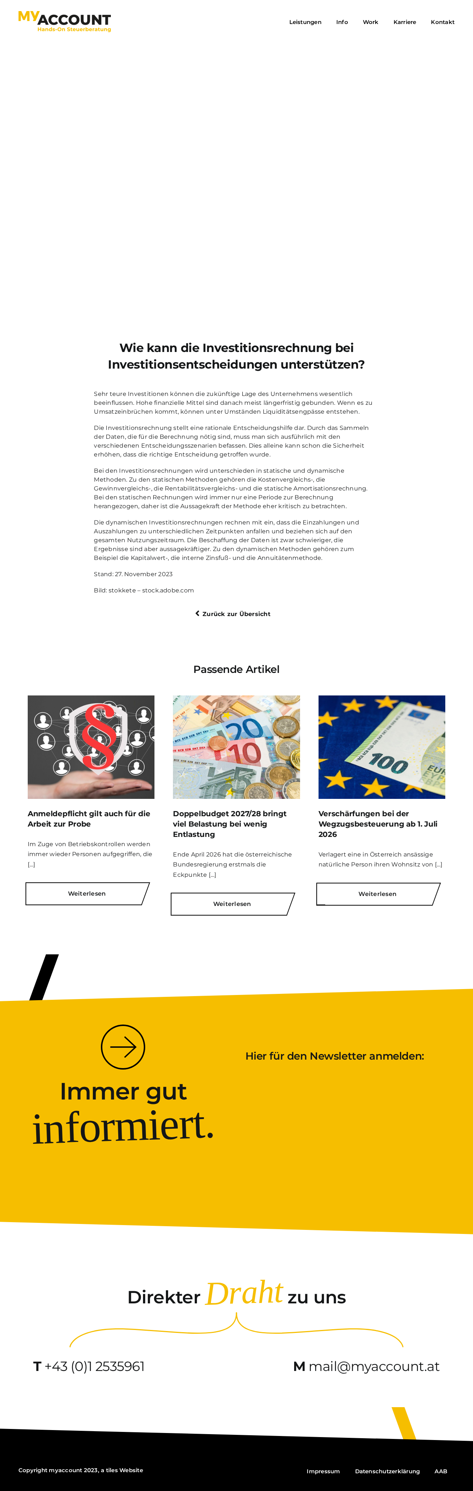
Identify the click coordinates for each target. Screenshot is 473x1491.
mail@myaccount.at (374, 1366)
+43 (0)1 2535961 (94, 1366)
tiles (112, 1470)
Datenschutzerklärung (387, 1471)
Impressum (323, 1471)
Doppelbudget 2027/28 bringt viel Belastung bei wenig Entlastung (229, 824)
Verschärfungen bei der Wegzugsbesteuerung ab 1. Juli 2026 (378, 824)
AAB (441, 1471)
